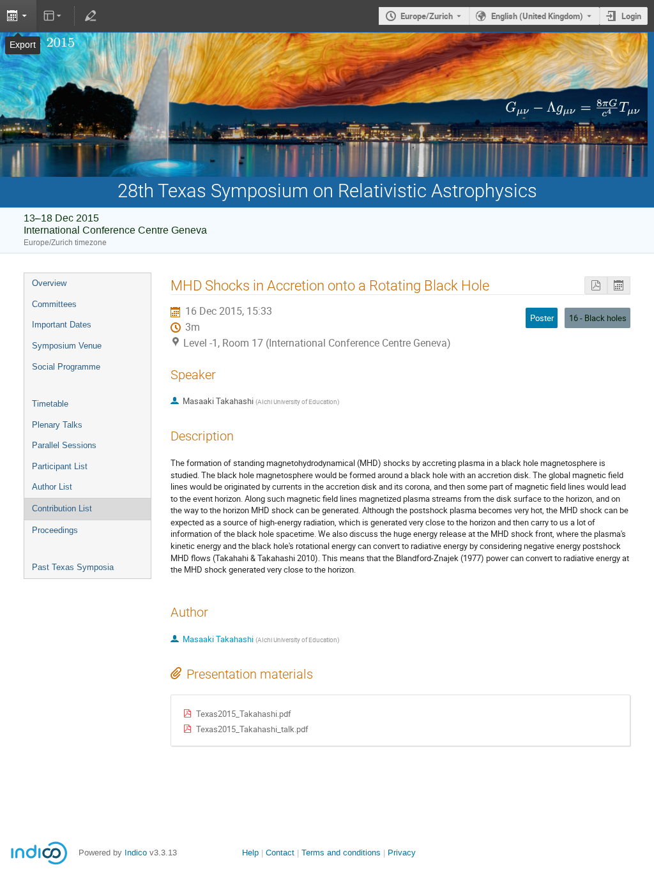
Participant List (59, 466)
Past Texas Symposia (73, 567)
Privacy (402, 852)
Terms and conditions (341, 852)
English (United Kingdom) (537, 16)
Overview (49, 283)
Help (250, 852)
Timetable (50, 404)
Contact (280, 852)
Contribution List (62, 508)
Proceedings (55, 530)
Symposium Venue (67, 345)
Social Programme (66, 367)
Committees (54, 304)
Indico (136, 852)
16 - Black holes (598, 318)
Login (631, 16)
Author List (52, 487)
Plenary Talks (57, 425)
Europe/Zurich (426, 16)
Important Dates (61, 324)
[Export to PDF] (595, 285)
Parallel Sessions (64, 445)
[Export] (18, 16)
